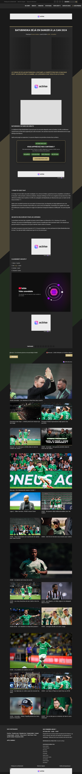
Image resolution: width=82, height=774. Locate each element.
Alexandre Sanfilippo (60, 740)
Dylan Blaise (45, 762)
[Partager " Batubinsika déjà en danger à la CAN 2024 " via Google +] (40, 346)
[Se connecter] (76, 2)
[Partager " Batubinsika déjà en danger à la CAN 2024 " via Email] (51, 346)
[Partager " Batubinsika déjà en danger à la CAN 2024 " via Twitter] (38, 346)
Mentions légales (21, 1)
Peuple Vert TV (56, 5)
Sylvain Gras (45, 751)
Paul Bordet (45, 753)
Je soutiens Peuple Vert (41, 158)
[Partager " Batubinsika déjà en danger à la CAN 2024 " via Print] (53, 346)
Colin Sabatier (45, 758)
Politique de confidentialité (10, 1)
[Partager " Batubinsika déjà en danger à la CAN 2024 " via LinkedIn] (48, 346)
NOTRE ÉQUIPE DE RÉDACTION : (49, 744)
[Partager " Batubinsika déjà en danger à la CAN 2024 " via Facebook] (35, 346)
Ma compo (27, 5)
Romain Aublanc (35, 34)
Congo (15, 265)
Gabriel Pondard (46, 760)
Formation (40, 5)
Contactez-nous (66, 5)
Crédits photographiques (64, 766)
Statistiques (48, 5)
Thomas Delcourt (46, 747)
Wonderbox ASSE (19, 736)
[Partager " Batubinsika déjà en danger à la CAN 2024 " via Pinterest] (46, 346)
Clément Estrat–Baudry (47, 757)
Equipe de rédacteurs (31, 1)
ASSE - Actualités (51, 34)
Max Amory (45, 749)
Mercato (34, 5)
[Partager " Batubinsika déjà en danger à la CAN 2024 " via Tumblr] (43, 346)
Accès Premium (76, 5)
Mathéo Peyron (45, 755)
